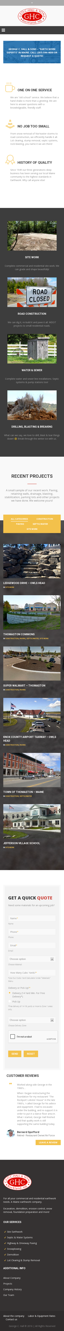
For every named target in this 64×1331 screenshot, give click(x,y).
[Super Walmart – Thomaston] (54, 653)
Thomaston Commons (19, 634)
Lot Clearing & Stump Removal (23, 1260)
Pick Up (16, 1001)
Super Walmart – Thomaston (24, 685)
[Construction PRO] (32, 1182)
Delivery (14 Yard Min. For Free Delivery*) (28, 995)
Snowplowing (14, 1248)
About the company (13, 1315)
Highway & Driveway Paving (22, 1243)
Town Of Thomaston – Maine (23, 792)
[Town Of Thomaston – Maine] (54, 759)
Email (13, 945)
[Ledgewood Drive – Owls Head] (54, 550)
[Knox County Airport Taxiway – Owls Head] (54, 704)
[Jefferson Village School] (54, 810)
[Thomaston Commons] (54, 602)
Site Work (9, 587)
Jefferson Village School (21, 843)
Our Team (8, 1295)
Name (14, 918)
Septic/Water (32, 638)
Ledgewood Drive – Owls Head (24, 583)
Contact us (11, 1319)
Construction (12, 638)
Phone (14, 931)
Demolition (13, 1254)
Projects (7, 1283)
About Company (12, 1277)
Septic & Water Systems (20, 1237)
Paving (23, 638)
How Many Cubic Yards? (23, 972)
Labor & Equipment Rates (41, 1315)
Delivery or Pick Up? (19, 987)
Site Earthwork (14, 1231)
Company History (12, 1289)
